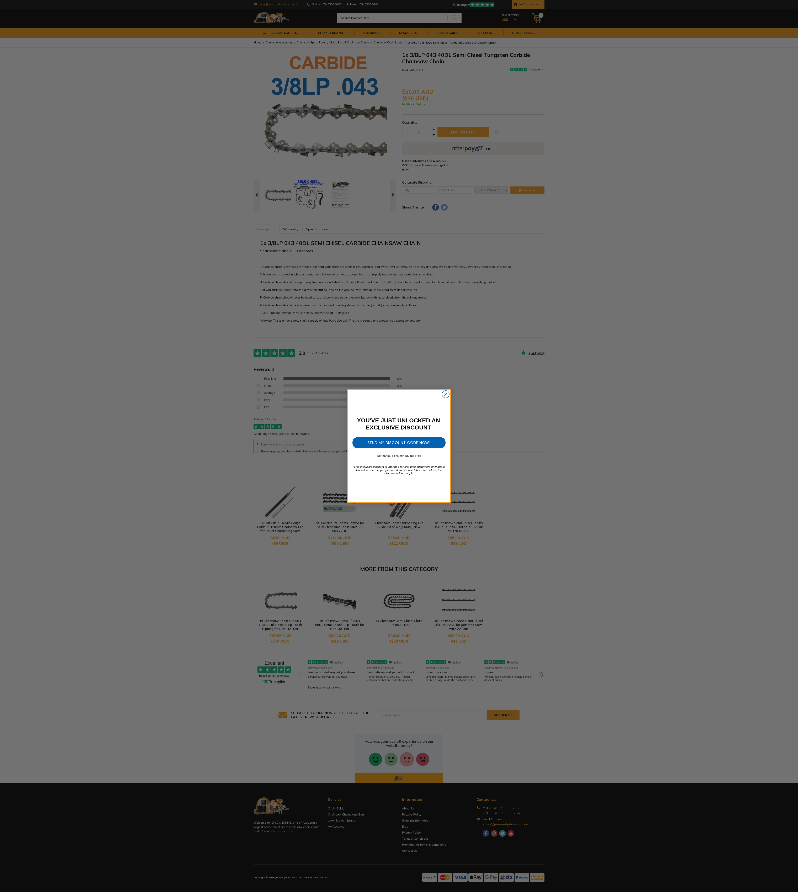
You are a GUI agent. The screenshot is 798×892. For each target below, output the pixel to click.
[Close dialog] (445, 394)
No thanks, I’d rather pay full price (399, 455)
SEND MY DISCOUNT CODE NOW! (399, 442)
